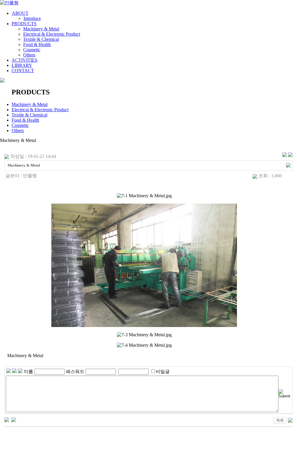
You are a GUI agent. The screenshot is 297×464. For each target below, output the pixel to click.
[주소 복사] (288, 164)
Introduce (32, 18)
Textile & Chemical (41, 39)
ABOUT (20, 13)
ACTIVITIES (24, 60)
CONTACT (23, 70)
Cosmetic (31, 49)
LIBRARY (22, 65)
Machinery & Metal (41, 28)
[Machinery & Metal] (6, 419)
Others (29, 54)
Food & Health (37, 44)
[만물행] (9, 2)
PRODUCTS (24, 23)
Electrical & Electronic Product (51, 34)
